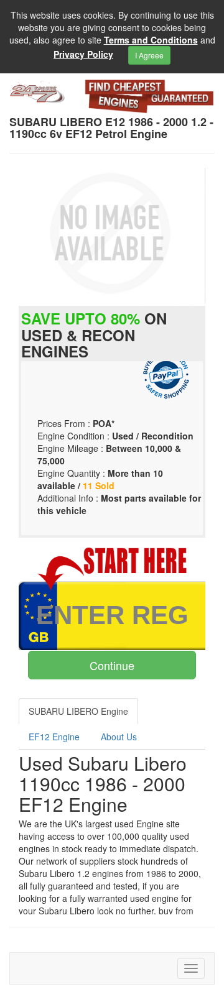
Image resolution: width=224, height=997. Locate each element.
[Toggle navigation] (191, 968)
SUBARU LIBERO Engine (78, 711)
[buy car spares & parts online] (37, 91)
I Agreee (149, 55)
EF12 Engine (54, 736)
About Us (119, 736)
